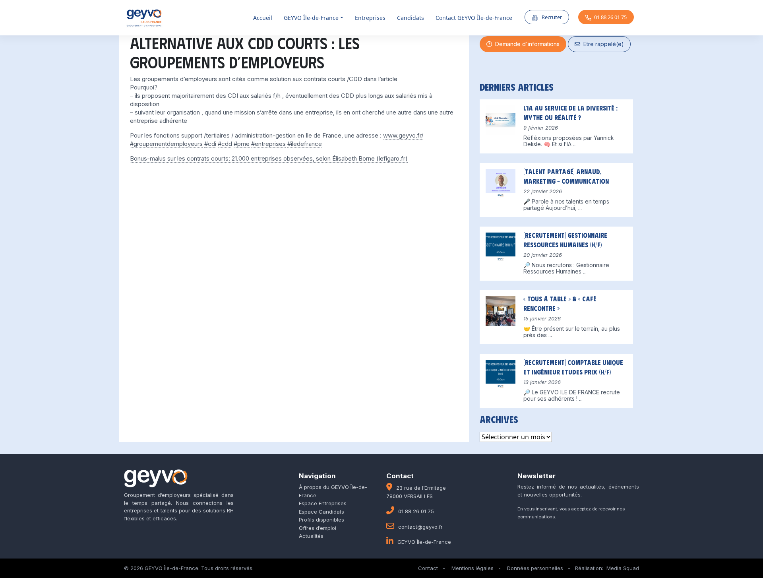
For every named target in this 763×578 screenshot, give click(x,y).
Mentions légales (472, 568)
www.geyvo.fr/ (403, 135)
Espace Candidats (321, 511)
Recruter (551, 17)
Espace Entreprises (323, 503)
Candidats (410, 17)
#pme (242, 143)
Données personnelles (535, 568)
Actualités (311, 536)
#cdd (225, 143)
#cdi (210, 143)
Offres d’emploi (317, 528)
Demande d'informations (526, 44)
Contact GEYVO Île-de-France (474, 17)
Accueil (262, 17)
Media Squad (622, 568)
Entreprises (370, 17)
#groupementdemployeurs (166, 143)
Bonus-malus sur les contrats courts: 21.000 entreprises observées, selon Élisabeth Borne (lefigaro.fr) (269, 158)
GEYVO (311, 17)
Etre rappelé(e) (602, 44)
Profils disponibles (321, 519)
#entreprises (268, 143)
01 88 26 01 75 (610, 17)
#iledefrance (304, 143)
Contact (428, 568)
